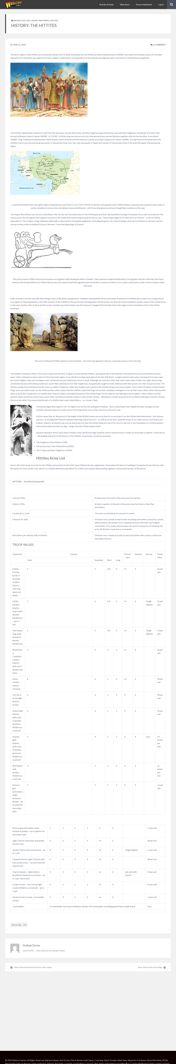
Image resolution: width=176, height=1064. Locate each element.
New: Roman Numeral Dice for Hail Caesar (33, 967)
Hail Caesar (31, 20)
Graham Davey (31, 945)
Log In (161, 4)
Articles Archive (106, 4)
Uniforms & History (48, 20)
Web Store (124, 4)
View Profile (28, 950)
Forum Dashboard (144, 4)
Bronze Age (19, 20)
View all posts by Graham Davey (50, 950)
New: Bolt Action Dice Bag (150, 967)
